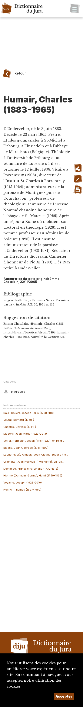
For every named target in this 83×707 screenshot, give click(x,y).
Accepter (64, 696)
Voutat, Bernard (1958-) (18, 419)
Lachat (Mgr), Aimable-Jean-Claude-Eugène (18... (35, 454)
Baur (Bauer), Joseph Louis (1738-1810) (28, 413)
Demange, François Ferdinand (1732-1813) (30, 468)
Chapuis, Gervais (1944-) (19, 426)
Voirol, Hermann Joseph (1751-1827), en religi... (33, 440)
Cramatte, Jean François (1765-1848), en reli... (33, 461)
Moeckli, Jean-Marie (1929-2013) (25, 433)
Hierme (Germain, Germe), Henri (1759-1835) (32, 475)
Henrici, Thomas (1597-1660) (22, 489)
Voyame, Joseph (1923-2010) (22, 482)
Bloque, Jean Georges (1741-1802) (25, 447)
